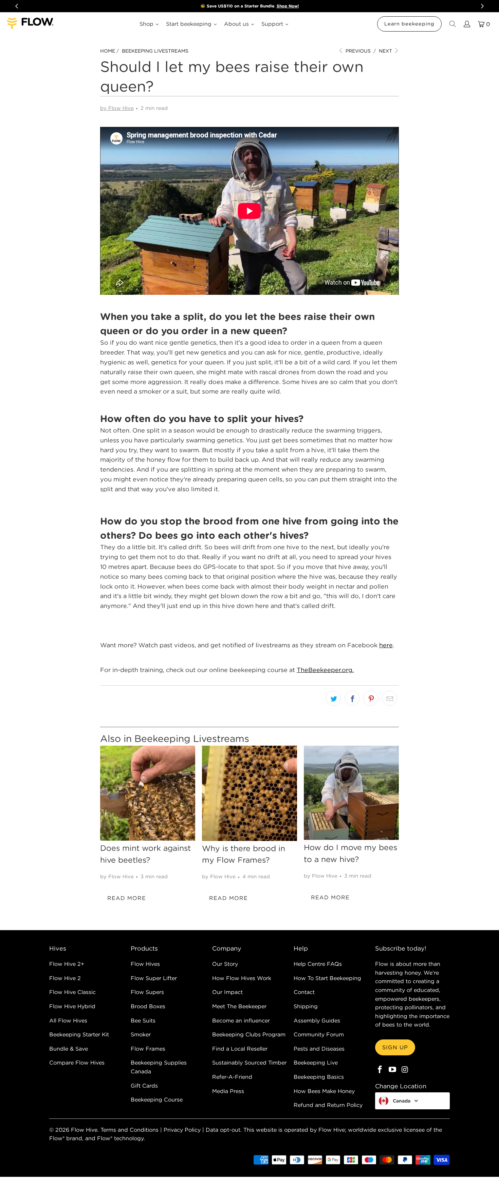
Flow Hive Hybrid (72, 1006)
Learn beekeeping (409, 24)
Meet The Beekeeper (239, 1006)
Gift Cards (144, 1085)
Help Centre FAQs (318, 963)
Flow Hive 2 (65, 978)
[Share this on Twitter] (333, 698)
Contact (304, 992)
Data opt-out (223, 1129)
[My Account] (466, 24)
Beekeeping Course (157, 1099)
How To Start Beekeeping (327, 978)
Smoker (141, 1034)
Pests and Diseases (319, 1048)
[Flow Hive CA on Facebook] (380, 1070)
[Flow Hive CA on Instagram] (405, 1070)
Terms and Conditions (129, 1129)
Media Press (228, 1091)
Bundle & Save (68, 1048)
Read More (126, 898)
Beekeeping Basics (319, 1076)
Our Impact (227, 992)
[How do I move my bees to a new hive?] (351, 793)
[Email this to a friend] (389, 698)
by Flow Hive (117, 108)
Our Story (225, 963)
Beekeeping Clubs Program (248, 1034)
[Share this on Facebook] (352, 698)
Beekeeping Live (316, 1062)
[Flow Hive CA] (30, 24)
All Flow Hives (68, 1020)
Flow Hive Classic (72, 992)
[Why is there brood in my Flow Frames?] (249, 793)
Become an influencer (241, 1020)
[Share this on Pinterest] (370, 698)
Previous (357, 51)
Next (386, 51)
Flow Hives (145, 963)
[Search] (452, 24)
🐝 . (249, 5)
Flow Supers (147, 992)
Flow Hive (84, 1129)
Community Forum (319, 1034)
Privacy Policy (182, 1129)
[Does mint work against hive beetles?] (147, 793)
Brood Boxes (148, 1006)
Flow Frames (148, 1048)
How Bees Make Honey (324, 1091)
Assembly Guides (317, 1020)
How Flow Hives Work (241, 978)
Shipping (306, 1006)
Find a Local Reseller (239, 1048)
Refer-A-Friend (232, 1076)
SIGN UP (395, 1047)
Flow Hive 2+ (66, 963)
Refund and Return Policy (328, 1105)
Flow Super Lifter (154, 978)
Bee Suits (143, 1020)
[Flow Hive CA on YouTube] (393, 1070)
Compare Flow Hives (77, 1062)
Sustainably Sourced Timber (249, 1062)
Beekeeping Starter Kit (79, 1034)
